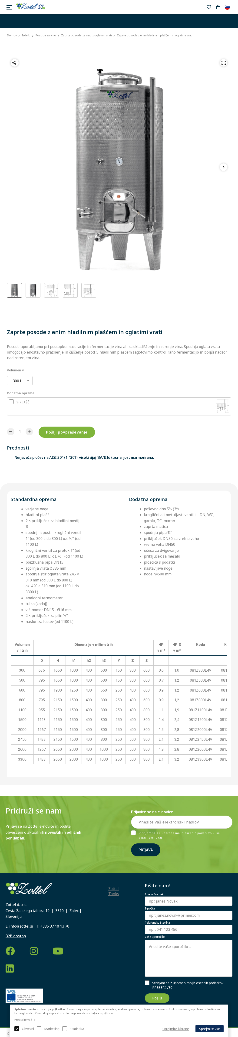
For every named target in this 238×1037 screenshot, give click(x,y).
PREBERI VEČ (162, 987)
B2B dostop (16, 935)
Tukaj (158, 837)
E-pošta (150, 908)
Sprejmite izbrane (175, 1029)
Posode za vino (46, 35)
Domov (12, 35)
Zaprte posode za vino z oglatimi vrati (86, 35)
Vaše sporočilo (155, 937)
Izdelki (26, 35)
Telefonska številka (157, 923)
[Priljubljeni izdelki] (208, 7)
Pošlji (157, 998)
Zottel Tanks (113, 891)
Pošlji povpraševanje (67, 432)
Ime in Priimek (154, 894)
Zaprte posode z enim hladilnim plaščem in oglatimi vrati (154, 35)
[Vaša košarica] (218, 7)
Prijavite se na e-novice (152, 811)
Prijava (146, 849)
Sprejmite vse (209, 1029)
